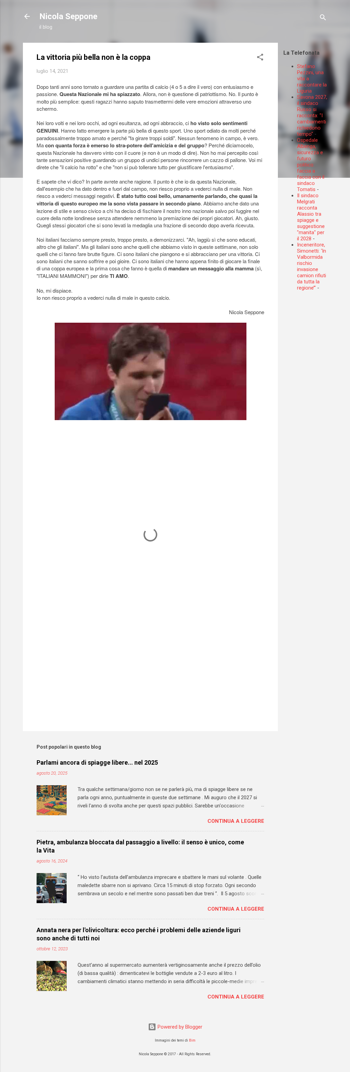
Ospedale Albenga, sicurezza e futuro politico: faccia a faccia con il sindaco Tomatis (310, 164)
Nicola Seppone (68, 16)
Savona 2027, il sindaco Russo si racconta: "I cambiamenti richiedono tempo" (312, 115)
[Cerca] (323, 18)
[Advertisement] (316, 398)
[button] (260, 58)
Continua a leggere (235, 821)
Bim (192, 1040)
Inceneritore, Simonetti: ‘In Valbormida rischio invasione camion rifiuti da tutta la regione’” (311, 266)
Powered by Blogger (179, 1027)
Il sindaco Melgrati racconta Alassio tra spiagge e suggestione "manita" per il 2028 (311, 217)
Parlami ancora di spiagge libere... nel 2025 (97, 762)
